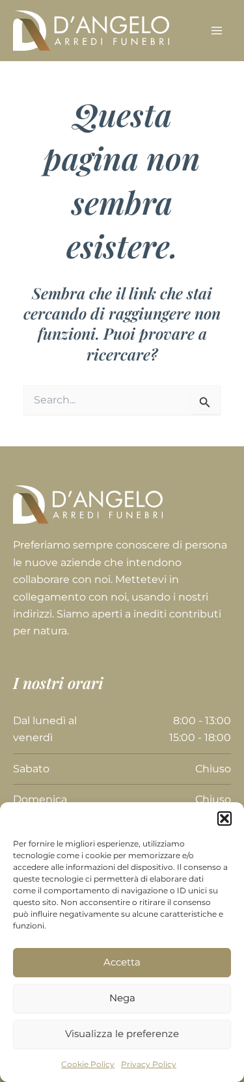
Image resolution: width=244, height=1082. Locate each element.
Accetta (122, 962)
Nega (122, 998)
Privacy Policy (148, 1064)
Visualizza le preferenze (122, 1033)
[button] (224, 818)
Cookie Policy (88, 1064)
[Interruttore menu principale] (216, 30)
